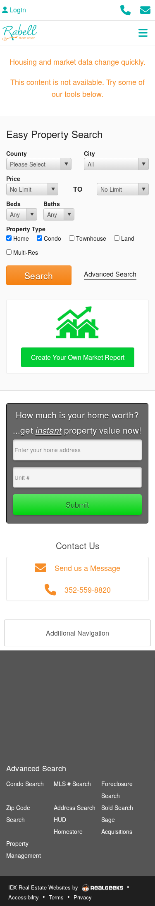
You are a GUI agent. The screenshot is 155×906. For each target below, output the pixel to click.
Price (13, 178)
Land (126, 238)
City (89, 153)
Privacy (83, 897)
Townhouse (90, 238)
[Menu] (143, 32)
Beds (13, 204)
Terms (56, 897)
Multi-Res (25, 252)
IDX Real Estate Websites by (44, 887)
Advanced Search (110, 274)
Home (20, 238)
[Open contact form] (145, 9)
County (16, 153)
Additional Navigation (77, 633)
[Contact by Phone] (125, 9)
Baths (51, 204)
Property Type (25, 229)
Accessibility (23, 897)
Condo (51, 238)
